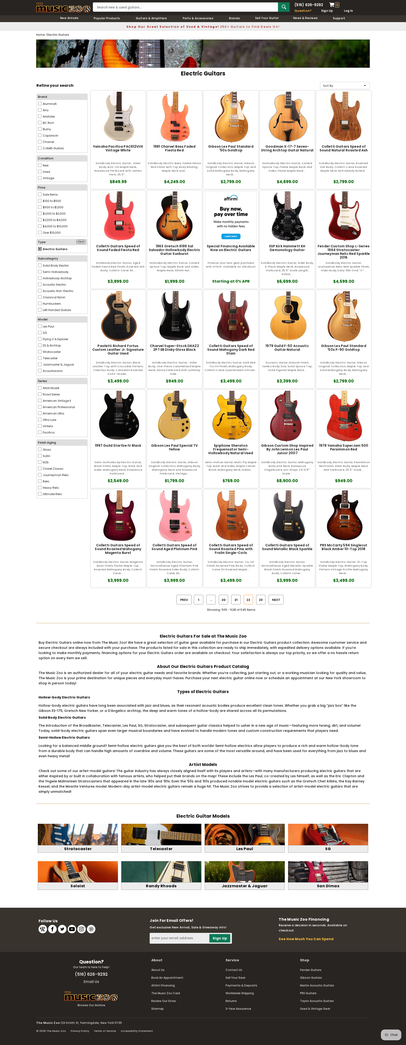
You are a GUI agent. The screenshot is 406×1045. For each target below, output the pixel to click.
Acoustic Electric (54, 285)
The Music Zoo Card (165, 993)
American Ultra (53, 413)
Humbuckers (51, 304)
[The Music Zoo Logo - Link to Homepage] (63, 7)
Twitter (62, 929)
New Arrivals (69, 18)
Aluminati (49, 104)
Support (339, 18)
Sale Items (50, 195)
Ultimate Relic (52, 494)
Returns (231, 1001)
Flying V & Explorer (55, 339)
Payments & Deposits (241, 985)
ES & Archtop (51, 345)
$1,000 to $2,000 (54, 214)
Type (42, 242)
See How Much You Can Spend (306, 939)
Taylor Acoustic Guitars (317, 1001)
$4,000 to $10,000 (55, 226)
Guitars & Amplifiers (151, 18)
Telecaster (50, 358)
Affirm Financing (163, 985)
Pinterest (91, 929)
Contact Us (234, 970)
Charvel (48, 142)
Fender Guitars (310, 970)
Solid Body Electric (55, 266)
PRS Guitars (308, 993)
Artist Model (50, 388)
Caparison (50, 136)
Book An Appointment (167, 978)
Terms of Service (105, 1031)
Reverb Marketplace (43, 929)
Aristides (48, 116)
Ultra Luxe (49, 420)
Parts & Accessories (198, 18)
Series (42, 381)
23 (261, 600)
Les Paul (48, 326)
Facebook (52, 929)
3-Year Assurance (238, 1009)
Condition (45, 158)
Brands (234, 18)
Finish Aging (47, 442)
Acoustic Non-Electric (58, 291)
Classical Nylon (53, 297)
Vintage (48, 178)
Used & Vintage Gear (315, 1009)
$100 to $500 (51, 201)
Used (46, 172)
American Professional (58, 407)
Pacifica (48, 432)
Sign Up (327, 11)
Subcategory (48, 258)
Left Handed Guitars (56, 310)
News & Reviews (305, 18)
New (45, 165)
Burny (46, 129)
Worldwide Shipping (240, 993)
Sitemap (157, 1009)
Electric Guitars (54, 249)
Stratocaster (51, 352)
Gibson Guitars (311, 978)
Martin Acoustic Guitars (317, 985)
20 (224, 600)
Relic (46, 481)
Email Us (91, 981)
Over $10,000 (51, 233)
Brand (42, 97)
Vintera (47, 426)
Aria (45, 110)
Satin (46, 456)
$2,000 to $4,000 (54, 220)
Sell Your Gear (235, 978)
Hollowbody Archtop (57, 278)
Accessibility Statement (137, 1031)
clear (80, 242)
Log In (348, 11)
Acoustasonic (52, 371)
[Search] (284, 7)
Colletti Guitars (53, 148)
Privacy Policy (80, 1031)
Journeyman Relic (55, 475)
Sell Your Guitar (267, 18)
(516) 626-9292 (308, 4)
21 (236, 600)
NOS (45, 462)
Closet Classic (53, 469)
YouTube (72, 929)
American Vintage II (56, 401)
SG (44, 333)
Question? (303, 10)
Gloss (46, 450)
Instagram (81, 929)
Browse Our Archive (91, 1005)
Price (41, 187)
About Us (157, 970)
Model (43, 319)
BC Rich (48, 123)
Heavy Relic (50, 488)
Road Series (51, 394)
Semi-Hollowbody (55, 272)
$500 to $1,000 (52, 207)
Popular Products (107, 18)
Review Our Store (163, 1001)
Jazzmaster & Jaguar (58, 365)
